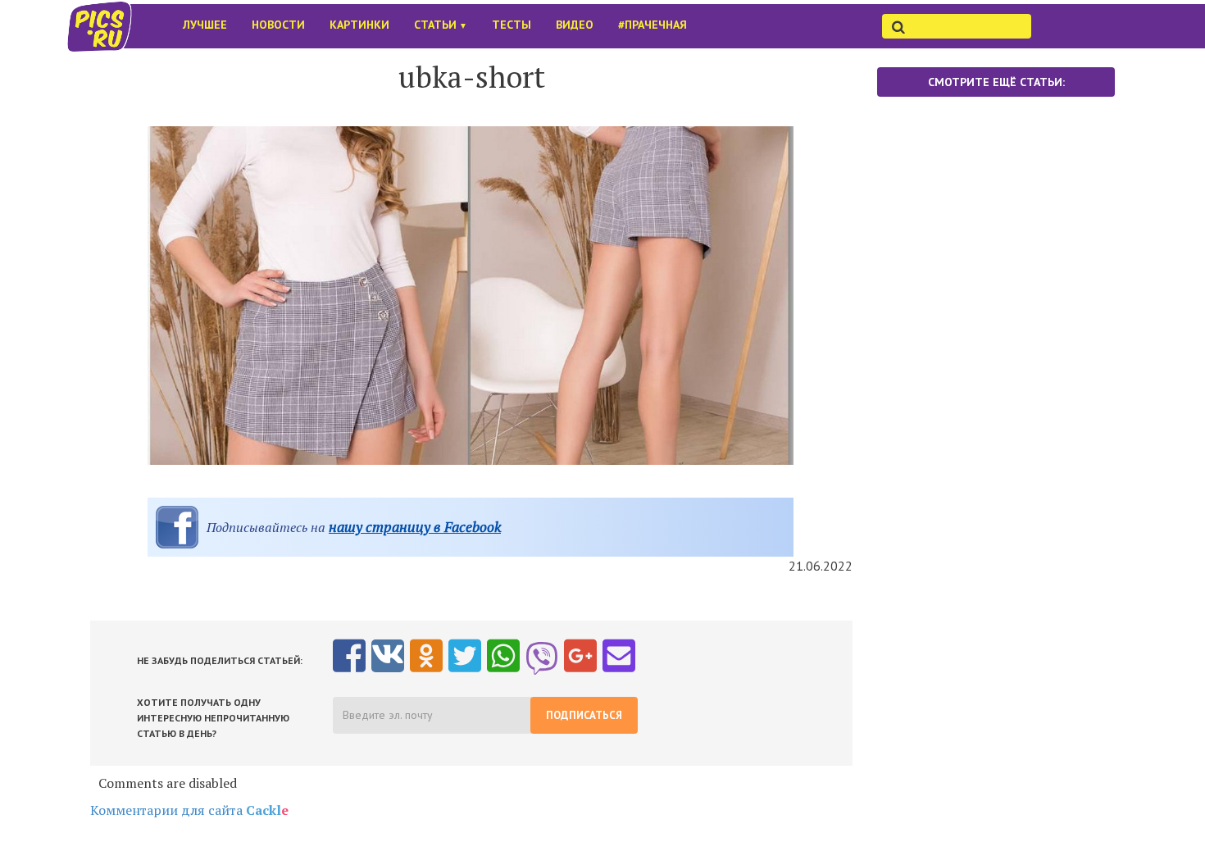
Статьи (440, 24)
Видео (574, 24)
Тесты (511, 24)
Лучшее (205, 24)
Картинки (359, 24)
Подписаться (584, 715)
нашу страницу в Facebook (415, 526)
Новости (278, 24)
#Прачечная (652, 24)
